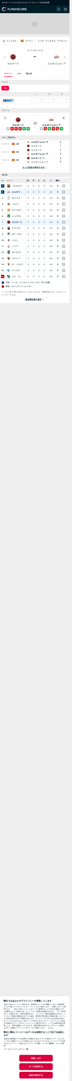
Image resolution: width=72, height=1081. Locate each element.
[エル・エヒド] (8, 276)
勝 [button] (33, 180)
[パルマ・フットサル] (8, 204)
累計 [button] (28, 180)
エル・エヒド (18, 276)
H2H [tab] (19, 73)
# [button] (2, 180)
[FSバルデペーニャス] (8, 252)
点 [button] (51, 180)
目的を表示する (36, 1075)
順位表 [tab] (29, 73)
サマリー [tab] (8, 73)
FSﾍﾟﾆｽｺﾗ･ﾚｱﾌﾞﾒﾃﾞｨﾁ (18, 234)
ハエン (15, 240)
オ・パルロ (17, 264)
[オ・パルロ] (8, 264)
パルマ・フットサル (18, 204)
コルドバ (16, 258)
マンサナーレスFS (18, 270)
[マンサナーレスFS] (8, 270)
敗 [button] (44, 180)
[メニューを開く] (65, 9)
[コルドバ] (8, 258)
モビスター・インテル (18, 198)
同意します (36, 1058)
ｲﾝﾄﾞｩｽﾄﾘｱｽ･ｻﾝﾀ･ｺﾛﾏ (18, 210)
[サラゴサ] (8, 228)
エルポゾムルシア (56, 63)
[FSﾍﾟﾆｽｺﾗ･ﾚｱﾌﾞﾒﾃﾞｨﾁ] (8, 234)
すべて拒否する (36, 1066)
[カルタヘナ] (8, 222)
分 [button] (39, 180)
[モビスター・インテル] (8, 198)
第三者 (50, 1028)
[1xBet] (8, 100)
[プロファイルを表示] (13, 57)
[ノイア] (8, 246)
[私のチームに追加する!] (4, 57)
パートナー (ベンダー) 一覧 (16, 1049)
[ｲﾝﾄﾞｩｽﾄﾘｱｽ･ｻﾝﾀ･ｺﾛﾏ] (8, 210)
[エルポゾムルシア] (8, 192)
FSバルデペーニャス (18, 252)
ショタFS (16, 216)
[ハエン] (8, 240)
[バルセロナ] (8, 186)
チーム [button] (10, 180)
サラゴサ (16, 228)
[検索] (58, 9)
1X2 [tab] (5, 88)
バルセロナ (17, 186)
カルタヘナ (13, 63)
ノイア (15, 246)
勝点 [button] (57, 180)
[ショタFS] (8, 216)
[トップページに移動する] (17, 9)
